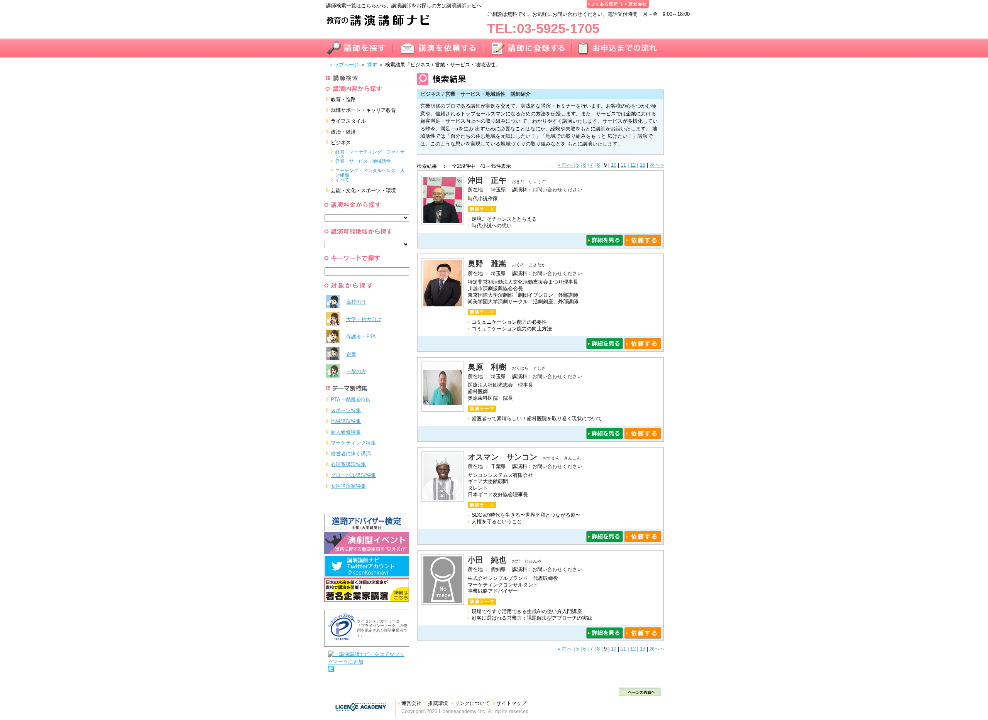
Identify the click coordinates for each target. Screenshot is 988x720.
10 (613, 165)
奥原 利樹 (487, 367)
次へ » (657, 165)
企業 (351, 354)
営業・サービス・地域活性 (363, 161)
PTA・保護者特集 (350, 399)
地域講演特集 (346, 421)
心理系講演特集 (348, 464)
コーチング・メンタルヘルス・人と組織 (370, 171)
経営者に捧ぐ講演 (351, 453)
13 (642, 165)
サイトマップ (511, 703)
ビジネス (341, 142)
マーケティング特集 (353, 443)
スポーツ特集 (346, 410)
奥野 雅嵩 (487, 263)
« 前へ (566, 165)
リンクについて (472, 703)
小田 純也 (487, 560)
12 (633, 165)
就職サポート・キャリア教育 (363, 110)
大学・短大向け (363, 319)
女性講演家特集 (348, 486)
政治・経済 (343, 132)
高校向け (356, 302)
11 (623, 165)
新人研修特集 (346, 432)
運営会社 (411, 703)
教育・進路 (343, 99)
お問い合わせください (557, 190)
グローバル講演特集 (353, 475)
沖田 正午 (487, 180)
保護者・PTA (361, 337)
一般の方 (356, 371)
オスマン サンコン (502, 457)
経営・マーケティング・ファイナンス (370, 152)
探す (372, 65)
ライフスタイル (348, 121)
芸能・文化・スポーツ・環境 (363, 190)
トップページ (344, 65)
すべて (342, 180)
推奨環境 (438, 703)
